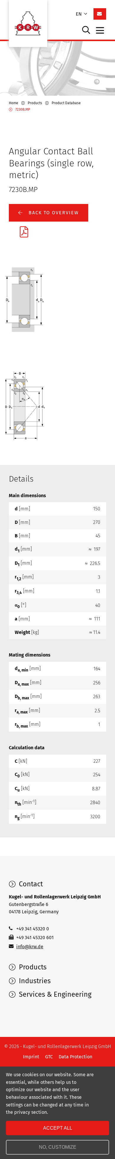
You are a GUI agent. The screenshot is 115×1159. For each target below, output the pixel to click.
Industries (34, 981)
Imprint (31, 1057)
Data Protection (75, 1057)
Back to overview (53, 212)
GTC (49, 1057)
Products (32, 967)
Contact (30, 884)
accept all (57, 1128)
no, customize (57, 1147)
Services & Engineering (54, 994)
